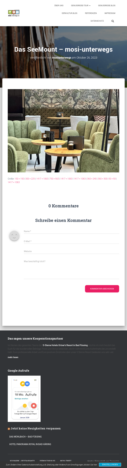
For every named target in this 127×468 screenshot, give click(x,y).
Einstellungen (110, 465)
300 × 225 (30, 178)
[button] (89, 5)
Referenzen (91, 13)
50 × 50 (112, 178)
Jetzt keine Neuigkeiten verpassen (36, 428)
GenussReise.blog (106, 5)
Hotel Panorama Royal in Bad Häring (30, 444)
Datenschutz (97, 21)
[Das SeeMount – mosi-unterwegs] (63, 130)
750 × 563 (54, 178)
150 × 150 (19, 178)
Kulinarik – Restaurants (22, 461)
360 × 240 (91, 178)
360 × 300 (102, 178)
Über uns (58, 5)
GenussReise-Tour (80, 5)
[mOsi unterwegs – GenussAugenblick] (13, 13)
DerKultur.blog (69, 13)
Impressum (110, 13)
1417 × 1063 (42, 178)
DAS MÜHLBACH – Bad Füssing (25, 436)
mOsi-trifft (65, 461)
